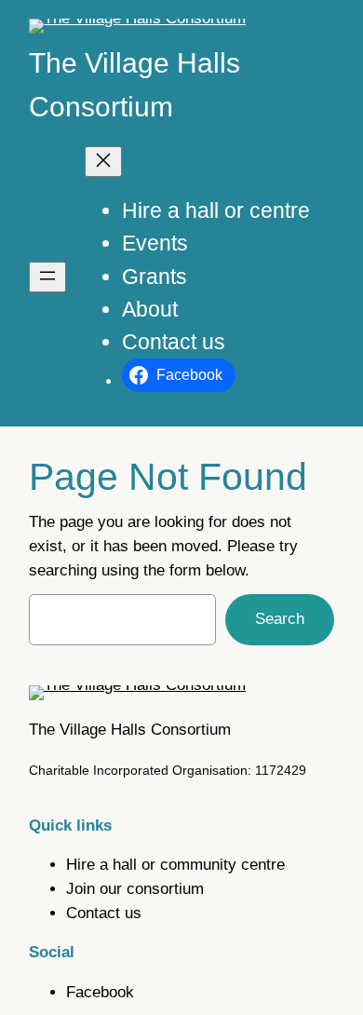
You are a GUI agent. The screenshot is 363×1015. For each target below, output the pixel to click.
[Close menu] (103, 161)
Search (279, 619)
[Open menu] (47, 277)
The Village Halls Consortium (130, 729)
